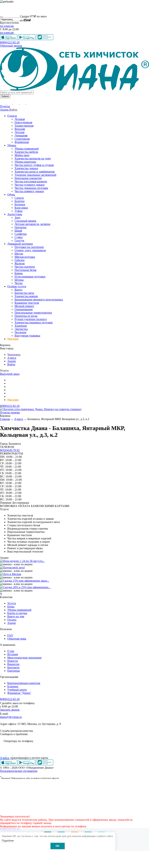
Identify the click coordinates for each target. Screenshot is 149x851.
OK (57, 846)
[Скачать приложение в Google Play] (27, 764)
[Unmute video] (74, 8)
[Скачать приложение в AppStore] (9, 764)
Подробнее (8, 840)
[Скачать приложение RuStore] (44, 764)
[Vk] (3, 754)
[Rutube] (16, 754)
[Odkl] (10, 754)
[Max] (29, 754)
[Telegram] (23, 754)
